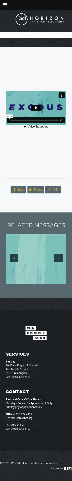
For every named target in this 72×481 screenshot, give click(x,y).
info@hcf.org (24, 418)
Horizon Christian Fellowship (40, 463)
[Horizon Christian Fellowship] (40, 19)
